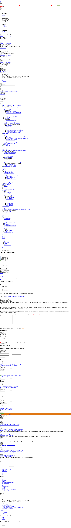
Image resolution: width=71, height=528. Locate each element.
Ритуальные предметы (6, 486)
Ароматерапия (4, 478)
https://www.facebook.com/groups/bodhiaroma (9, 504)
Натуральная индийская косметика (8, 482)
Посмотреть (2, 413)
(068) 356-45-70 (4, 26)
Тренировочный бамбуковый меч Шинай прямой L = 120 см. (10, 376)
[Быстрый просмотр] (2, 396)
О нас (3, 14)
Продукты (4, 485)
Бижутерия (4, 480)
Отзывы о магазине (5, 247)
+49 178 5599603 (3, 48)
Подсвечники (4, 484)
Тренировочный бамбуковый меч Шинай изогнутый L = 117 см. (10, 365)
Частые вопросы (5, 81)
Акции (3, 474)
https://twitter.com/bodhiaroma (7, 505)
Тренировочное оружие (6, 490)
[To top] (0, 458)
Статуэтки (4, 487)
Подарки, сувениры (5, 483)
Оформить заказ (3, 102)
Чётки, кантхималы (5, 491)
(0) (0, 262)
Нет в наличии (3, 369)
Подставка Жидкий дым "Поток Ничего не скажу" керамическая (11, 451)
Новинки (3, 237)
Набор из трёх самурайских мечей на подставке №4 (8, 398)
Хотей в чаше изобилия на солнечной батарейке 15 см (9, 440)
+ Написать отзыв (3, 333)
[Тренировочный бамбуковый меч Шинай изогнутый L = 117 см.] (11, 364)
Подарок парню (17, 296)
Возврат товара (4, 471)
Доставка (3, 15)
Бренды (3, 238)
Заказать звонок (3, 98)
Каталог (3, 236)
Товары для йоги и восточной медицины (9, 489)
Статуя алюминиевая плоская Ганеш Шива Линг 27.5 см (9, 425)
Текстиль (3, 488)
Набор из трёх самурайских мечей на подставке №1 (8, 387)
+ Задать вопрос (3, 350)
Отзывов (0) (4, 288)
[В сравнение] (2, 362)
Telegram (3, 519)
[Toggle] (1, 35)
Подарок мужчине (23, 296)
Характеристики (5, 287)
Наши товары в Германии (6, 469)
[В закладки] (2, 361)
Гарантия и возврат (3, 279)
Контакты (4, 470)
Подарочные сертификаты (6, 473)
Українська (13, 85)
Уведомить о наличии (4, 269)
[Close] (0, 335)
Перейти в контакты (3, 71)
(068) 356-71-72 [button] (2, 510)
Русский (5, 85)
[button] (35, 2)
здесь (5, 326)
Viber (3, 517)
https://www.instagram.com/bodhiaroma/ (8, 506)
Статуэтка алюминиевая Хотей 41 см (6, 435)
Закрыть (2, 6)
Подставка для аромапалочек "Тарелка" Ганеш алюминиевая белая (11, 430)
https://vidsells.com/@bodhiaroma (7, 508)
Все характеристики (3, 271)
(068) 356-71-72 (4, 25)
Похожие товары (5, 290)
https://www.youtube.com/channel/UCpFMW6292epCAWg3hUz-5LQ (13, 507)
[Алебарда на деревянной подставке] (6, 408)
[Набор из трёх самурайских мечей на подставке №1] (9, 386)
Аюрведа (3, 479)
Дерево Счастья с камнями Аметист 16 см (7, 456)
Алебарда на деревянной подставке (6, 409)
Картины (3, 481)
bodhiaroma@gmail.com (6, 28)
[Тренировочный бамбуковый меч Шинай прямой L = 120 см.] (10, 375)
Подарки (12, 296)
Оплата (3, 16)
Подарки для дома (8, 296)
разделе (23, 328)
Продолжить (2, 343)
